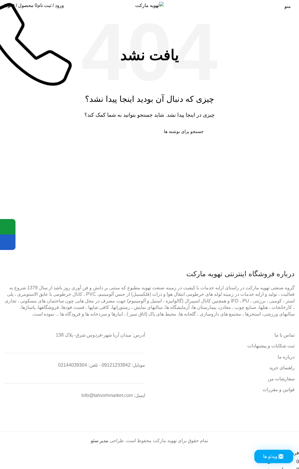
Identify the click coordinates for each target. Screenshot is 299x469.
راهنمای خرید (282, 367)
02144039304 (72, 365)
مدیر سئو (99, 440)
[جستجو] (99, 131)
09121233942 (116, 365)
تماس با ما (284, 334)
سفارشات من (281, 378)
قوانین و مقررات (279, 389)
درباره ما (286, 356)
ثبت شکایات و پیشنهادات (271, 345)
